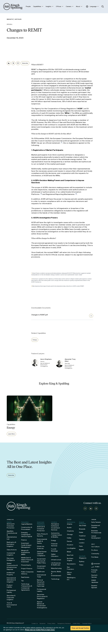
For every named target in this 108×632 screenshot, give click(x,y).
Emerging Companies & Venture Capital (26, 534)
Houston (70, 545)
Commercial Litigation (11, 554)
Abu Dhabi (82, 525)
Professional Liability (11, 591)
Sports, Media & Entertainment (56, 573)
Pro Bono (94, 550)
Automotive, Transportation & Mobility (56, 535)
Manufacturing (56, 568)
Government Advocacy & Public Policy (41, 561)
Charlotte (70, 531)
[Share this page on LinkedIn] (9, 63)
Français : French (94, 571)
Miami (69, 552)
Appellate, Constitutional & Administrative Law (12, 535)
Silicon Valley (69, 573)
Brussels (82, 529)
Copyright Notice (86, 623)
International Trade (41, 576)
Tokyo (81, 565)
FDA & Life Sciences (40, 547)
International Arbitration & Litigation (11, 580)
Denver (69, 541)
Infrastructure (56, 560)
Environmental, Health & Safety (42, 541)
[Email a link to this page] (18, 63)
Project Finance (26, 568)
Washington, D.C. (71, 578)
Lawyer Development (96, 537)
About (93, 544)
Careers (93, 519)
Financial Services (54, 545)
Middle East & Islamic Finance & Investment (27, 560)
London (81, 543)
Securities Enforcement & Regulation (42, 596)
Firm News (94, 557)
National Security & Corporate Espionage (40, 583)
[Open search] (103, 6)
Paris (81, 546)
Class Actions (12, 550)
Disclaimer (42, 623)
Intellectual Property (11, 574)
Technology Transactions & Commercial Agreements (26, 587)
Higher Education (54, 555)
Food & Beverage (54, 550)
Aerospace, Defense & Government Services (55, 527)
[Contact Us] (85, 508)
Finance (24, 540)
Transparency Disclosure (64, 623)
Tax (22, 581)
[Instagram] (96, 508)
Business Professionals (96, 532)
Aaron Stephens (46, 359)
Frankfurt (82, 536)
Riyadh (81, 550)
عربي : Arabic (95, 567)
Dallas (69, 538)
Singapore (82, 558)
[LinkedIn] (90, 508)
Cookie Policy (76, 623)
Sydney (81, 561)
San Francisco (70, 568)
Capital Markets (26, 524)
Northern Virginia (70, 559)
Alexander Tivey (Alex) (70, 360)
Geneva (81, 539)
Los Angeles (71, 548)
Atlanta (69, 524)
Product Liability (9, 586)
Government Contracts (41, 567)
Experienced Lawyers (95, 526)
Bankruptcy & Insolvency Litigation (11, 544)
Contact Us (35, 623)
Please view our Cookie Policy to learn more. (40, 630)
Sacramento (71, 564)
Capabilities (10, 519)
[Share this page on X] (13, 63)
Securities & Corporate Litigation (11, 597)
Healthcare (41, 571)
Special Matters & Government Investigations (42, 605)
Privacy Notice (51, 623)
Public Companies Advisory (27, 573)
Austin (69, 527)
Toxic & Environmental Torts (12, 605)
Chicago (70, 534)
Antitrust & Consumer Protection (11, 526)
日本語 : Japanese (94, 581)
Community (95, 554)
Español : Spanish (94, 586)
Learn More (11, 434)
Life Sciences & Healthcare (56, 564)
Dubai (81, 532)
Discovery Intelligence (11, 559)
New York (70, 555)
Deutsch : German (94, 576)
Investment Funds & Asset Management (26, 545)
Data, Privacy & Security (42, 535)
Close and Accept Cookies (80, 628)
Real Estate (25, 577)
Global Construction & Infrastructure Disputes (12, 566)
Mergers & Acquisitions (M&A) (25, 552)
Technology (55, 579)
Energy (35, 340)
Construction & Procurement (26, 528)
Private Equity (26, 565)
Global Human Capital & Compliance (42, 554)
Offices (69, 519)
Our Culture (95, 547)
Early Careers (96, 522)
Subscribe (25, 63)
